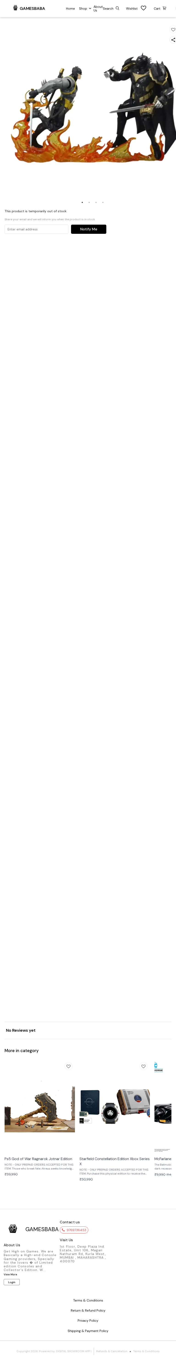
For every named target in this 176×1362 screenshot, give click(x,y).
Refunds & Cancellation (111, 1351)
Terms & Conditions (146, 1351)
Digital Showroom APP (73, 1351)
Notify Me (88, 229)
